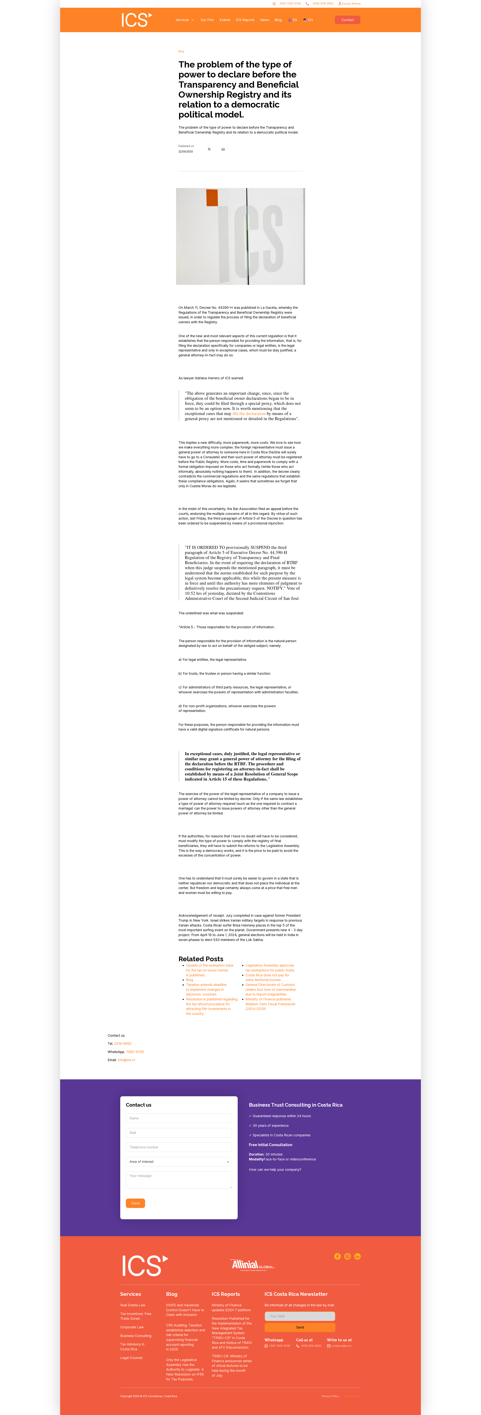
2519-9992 (123, 1044)
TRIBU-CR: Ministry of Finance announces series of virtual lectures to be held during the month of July (232, 1365)
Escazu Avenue (351, 3)
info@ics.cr (126, 1060)
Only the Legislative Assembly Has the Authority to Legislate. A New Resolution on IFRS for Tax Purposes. (185, 1369)
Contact (347, 20)
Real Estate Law (132, 1305)
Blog (278, 20)
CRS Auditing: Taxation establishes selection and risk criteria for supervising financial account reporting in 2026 (185, 1337)
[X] (209, 149)
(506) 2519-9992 (323, 3)
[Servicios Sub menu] (193, 20)
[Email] (223, 149)
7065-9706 (135, 1052)
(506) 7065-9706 (290, 3)
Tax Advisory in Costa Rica (132, 1346)
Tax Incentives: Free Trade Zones (135, 1316)
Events (225, 20)
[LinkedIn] (216, 149)
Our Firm (207, 20)
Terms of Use (353, 1396)
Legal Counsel (131, 1358)
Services (182, 20)
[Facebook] (202, 149)
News (264, 20)
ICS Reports (245, 20)
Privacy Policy (330, 1396)
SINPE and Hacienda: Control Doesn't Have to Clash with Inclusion (185, 1310)
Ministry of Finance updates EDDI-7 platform (231, 1307)
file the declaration (249, 413)
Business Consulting (135, 1336)
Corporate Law (132, 1327)
